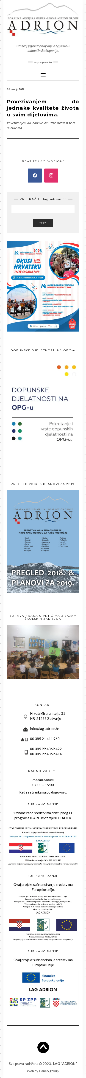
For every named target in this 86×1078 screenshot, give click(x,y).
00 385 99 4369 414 (46, 754)
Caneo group (49, 1071)
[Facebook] (35, 175)
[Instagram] (51, 175)
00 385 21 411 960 (45, 739)
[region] (43, 652)
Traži (43, 223)
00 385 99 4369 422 (46, 749)
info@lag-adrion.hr (44, 728)
